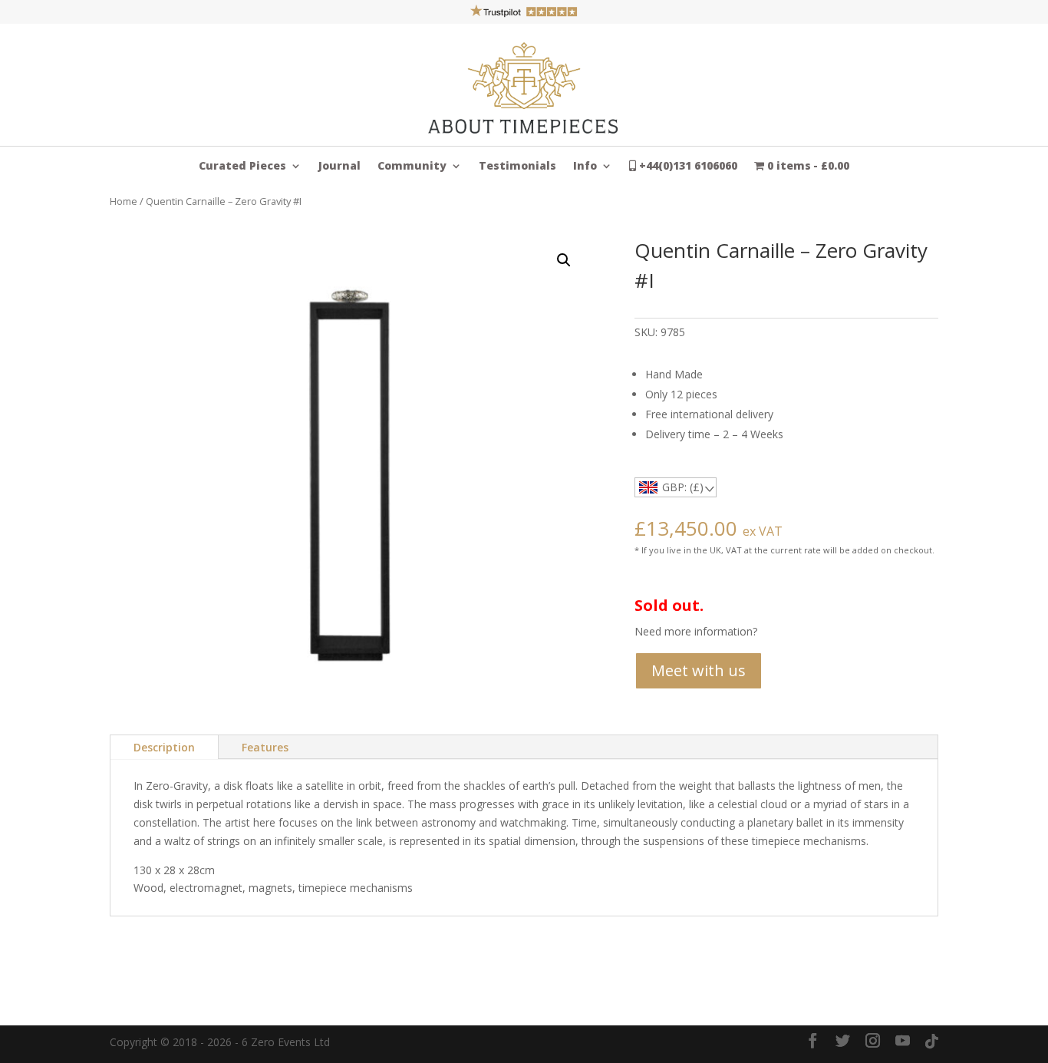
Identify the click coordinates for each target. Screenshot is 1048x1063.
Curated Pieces (242, 166)
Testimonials (517, 166)
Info (585, 166)
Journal (339, 166)
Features (265, 747)
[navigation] (675, 487)
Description (164, 747)
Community (412, 166)
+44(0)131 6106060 (686, 166)
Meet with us (698, 670)
